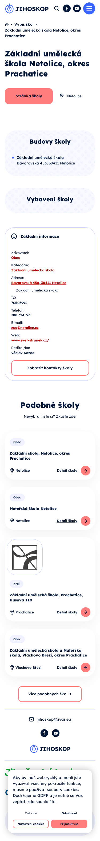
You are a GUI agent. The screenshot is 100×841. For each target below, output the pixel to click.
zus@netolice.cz (25, 327)
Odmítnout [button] (69, 813)
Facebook (67, 8)
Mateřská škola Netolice (33, 508)
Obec (15, 257)
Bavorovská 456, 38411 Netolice (38, 283)
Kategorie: (20, 265)
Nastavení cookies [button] (31, 824)
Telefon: (17, 310)
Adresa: (17, 277)
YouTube (77, 8)
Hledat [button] (56, 8)
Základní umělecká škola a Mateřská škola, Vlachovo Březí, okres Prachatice (48, 653)
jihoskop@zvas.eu (54, 719)
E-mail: (17, 322)
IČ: (13, 297)
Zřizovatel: (20, 253)
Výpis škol (24, 24)
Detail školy (67, 470)
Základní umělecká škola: (37, 290)
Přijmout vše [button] (69, 824)
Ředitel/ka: (20, 347)
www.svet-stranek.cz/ (30, 340)
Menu (89, 8)
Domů (9, 25)
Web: (15, 335)
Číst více (31, 813)
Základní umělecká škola (32, 270)
